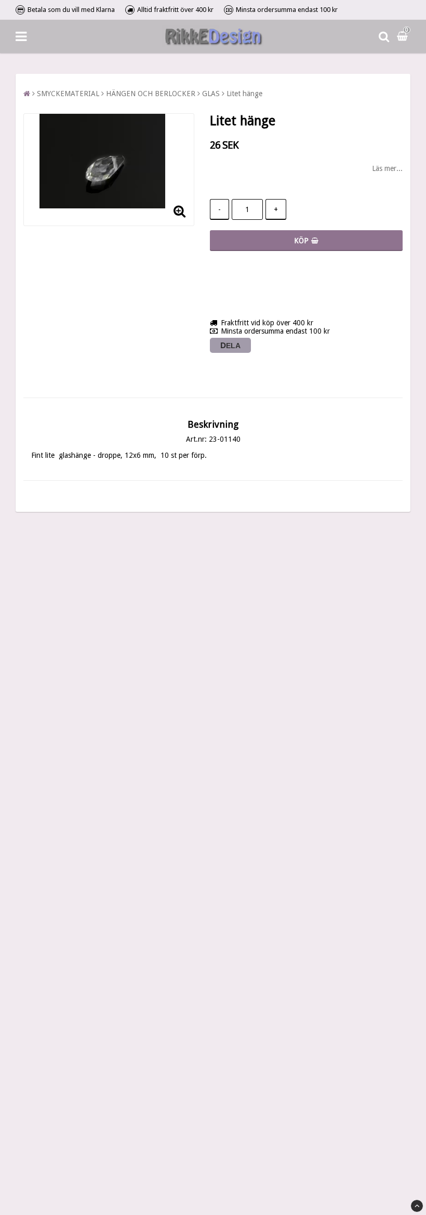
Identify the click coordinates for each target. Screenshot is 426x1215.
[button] (403, 36)
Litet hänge (244, 93)
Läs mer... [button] (387, 168)
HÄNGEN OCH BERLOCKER (150, 93)
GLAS (211, 93)
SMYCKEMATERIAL (68, 93)
